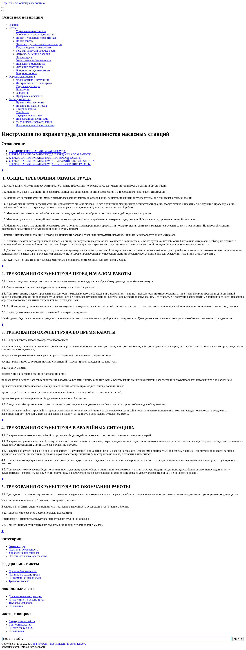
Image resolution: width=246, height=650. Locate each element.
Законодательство (19, 99)
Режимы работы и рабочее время (36, 50)
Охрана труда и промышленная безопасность (58, 643)
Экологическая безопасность (33, 60)
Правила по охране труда (31, 105)
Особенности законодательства (35, 34)
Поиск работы (24, 40)
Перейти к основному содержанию (23, 2)
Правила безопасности (30, 102)
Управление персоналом (31, 31)
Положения (23, 89)
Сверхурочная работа (22, 621)
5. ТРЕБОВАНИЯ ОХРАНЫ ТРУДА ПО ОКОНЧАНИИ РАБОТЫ (50, 164)
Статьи (13, 28)
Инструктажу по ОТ (21, 627)
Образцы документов (22, 76)
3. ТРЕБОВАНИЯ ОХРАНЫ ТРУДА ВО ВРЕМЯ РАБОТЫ (45, 157)
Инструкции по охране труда (34, 83)
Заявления (22, 92)
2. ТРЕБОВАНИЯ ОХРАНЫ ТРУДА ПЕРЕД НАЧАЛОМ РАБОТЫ (50, 154)
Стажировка (16, 631)
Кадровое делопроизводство (33, 47)
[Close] (2, 10)
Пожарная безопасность (30, 63)
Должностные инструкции (32, 79)
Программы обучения (29, 96)
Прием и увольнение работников (36, 37)
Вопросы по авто (26, 73)
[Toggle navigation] (2, 7)
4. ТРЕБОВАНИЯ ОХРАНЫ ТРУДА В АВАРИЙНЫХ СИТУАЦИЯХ (52, 160)
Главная (13, 24)
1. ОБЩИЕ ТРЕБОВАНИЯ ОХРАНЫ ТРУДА (37, 151)
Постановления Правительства (35, 125)
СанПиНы (22, 112)
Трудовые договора (28, 86)
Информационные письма (32, 118)
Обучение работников (29, 66)
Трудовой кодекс (26, 108)
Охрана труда (24, 57)
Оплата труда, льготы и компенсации (39, 44)
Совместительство (20, 624)
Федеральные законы (29, 115)
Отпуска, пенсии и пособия (33, 53)
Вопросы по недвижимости (33, 70)
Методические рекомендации (34, 121)
